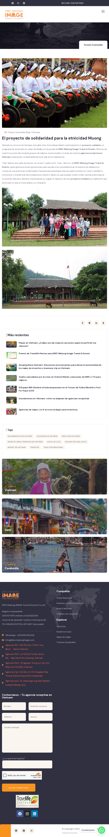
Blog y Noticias (33, 132)
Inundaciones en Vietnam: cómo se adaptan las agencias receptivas (54, 398)
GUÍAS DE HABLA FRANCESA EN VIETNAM (25, 442)
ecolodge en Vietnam (47, 436)
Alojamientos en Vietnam (20, 436)
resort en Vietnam (17, 447)
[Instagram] (27, 813)
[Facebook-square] (24, 830)
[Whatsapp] (101, 830)
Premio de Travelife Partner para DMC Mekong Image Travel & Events (54, 353)
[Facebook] (20, 813)
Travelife (34, 447)
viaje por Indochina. (53, 447)
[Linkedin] (34, 813)
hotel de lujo (54, 442)
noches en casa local (76, 442)
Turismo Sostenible (93, 45)
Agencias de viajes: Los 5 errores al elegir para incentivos (48, 409)
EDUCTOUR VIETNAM (71, 436)
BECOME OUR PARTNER (72, 3)
